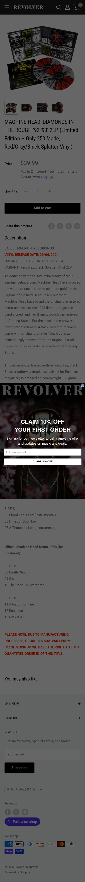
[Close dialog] (82, 385)
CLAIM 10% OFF (42, 461)
